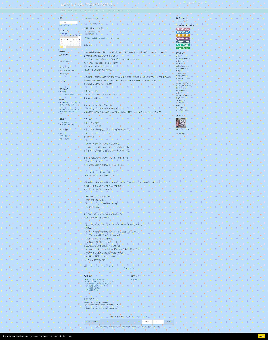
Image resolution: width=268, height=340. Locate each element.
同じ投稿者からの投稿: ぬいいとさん (99, 284)
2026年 (62, 34)
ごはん (64, 92)
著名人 (111, 266)
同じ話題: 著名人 (92, 290)
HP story (180, 103)
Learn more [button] (67, 336)
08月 (66, 34)
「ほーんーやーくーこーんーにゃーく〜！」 (101, 171)
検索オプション (73, 11)
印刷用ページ (137, 280)
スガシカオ (65, 122)
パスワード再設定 (64, 136)
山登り (179, 93)
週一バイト (181, 88)
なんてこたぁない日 (184, 85)
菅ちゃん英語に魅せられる (97, 38)
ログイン (129, 11)
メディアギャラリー (119, 11)
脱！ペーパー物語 (183, 59)
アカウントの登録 (141, 316)
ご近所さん (181, 73)
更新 (168, 321)
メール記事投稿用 (182, 110)
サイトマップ (100, 11)
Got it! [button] (261, 336)
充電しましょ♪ (182, 66)
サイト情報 (83, 11)
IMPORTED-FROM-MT (184, 95)
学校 (179, 71)
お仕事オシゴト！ (95, 24)
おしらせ (180, 107)
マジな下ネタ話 (182, 76)
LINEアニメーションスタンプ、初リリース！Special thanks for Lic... (71, 105)
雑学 (179, 81)
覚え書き (180, 98)
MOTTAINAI (180, 100)
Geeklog (180, 105)
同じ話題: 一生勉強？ (94, 288)
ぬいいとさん (93, 33)
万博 (178, 56)
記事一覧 (91, 11)
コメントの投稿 (92, 321)
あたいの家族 (182, 68)
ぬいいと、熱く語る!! (184, 83)
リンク (108, 11)
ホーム (86, 24)
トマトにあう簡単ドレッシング (71, 94)
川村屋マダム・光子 (68, 124)
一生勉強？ (104, 266)
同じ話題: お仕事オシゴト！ (96, 286)
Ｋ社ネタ (180, 61)
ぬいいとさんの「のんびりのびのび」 (88, 4)
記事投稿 (63, 11)
